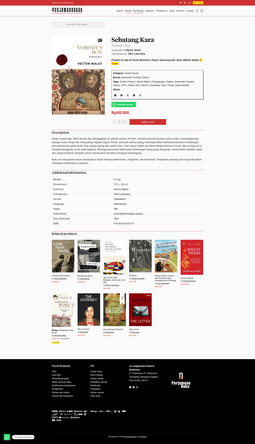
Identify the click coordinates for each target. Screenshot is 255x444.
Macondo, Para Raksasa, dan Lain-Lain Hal (114, 279)
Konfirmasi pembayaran (63, 386)
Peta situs (95, 396)
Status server (97, 393)
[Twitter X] (127, 95)
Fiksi (163, 85)
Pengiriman (57, 389)
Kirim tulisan (96, 375)
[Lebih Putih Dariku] (63, 256)
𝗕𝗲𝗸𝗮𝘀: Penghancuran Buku (62, 331)
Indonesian (120, 203)
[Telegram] (133, 95)
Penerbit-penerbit (60, 379)
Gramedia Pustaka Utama (135, 77)
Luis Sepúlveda (163, 283)
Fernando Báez (60, 335)
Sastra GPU (134, 85)
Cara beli (56, 375)
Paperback (120, 199)
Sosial (170, 85)
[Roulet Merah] (192, 257)
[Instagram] (189, 3)
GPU (123, 85)
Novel (145, 85)
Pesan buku (96, 372)
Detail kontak (96, 379)
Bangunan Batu (85, 276)
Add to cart (148, 121)
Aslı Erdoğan (85, 278)
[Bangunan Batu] (89, 256)
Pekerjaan (95, 389)
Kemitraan (95, 386)
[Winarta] (140, 256)
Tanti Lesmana (136, 54)
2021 (116, 218)
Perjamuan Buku (130, 437)
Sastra (169, 82)
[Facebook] (185, 3)
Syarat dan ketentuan (62, 396)
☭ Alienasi (143, 437)
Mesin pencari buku (61, 382)
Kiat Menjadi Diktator (113, 329)
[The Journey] (89, 309)
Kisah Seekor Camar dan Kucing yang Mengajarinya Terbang (165, 278)
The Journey (84, 329)
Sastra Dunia (132, 73)
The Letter (134, 329)
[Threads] (140, 95)
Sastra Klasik (182, 85)
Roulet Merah (187, 278)
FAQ (54, 372)
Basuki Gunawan (138, 278)
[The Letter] (140, 309)
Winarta (133, 275)
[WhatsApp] (180, 3)
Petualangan (158, 82)
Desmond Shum (189, 281)
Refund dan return (61, 393)
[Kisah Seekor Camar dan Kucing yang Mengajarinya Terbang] (166, 256)
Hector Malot (133, 50)
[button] (7, 437)
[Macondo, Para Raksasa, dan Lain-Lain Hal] (114, 257)
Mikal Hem (110, 332)
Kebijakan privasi (98, 382)
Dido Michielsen (60, 278)
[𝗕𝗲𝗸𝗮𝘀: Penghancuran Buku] (63, 310)
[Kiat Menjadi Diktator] (114, 309)
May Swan (84, 332)
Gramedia (154, 85)
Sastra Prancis (127, 82)
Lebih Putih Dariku (61, 276)
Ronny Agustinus (112, 285)
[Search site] (197, 10)
